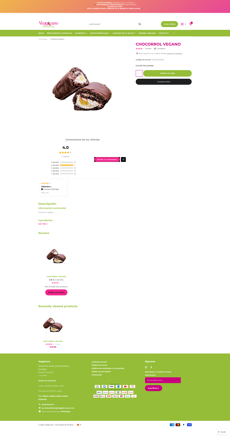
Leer (42, 224)
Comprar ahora (163, 82)
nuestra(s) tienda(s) (174, 53)
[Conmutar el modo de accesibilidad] (190, 15)
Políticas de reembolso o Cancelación (108, 368)
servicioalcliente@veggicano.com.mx (58, 408)
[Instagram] (146, 367)
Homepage (42, 39)
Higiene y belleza (147, 33)
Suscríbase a (153, 388)
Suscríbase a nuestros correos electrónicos (158, 373)
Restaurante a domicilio (59, 33)
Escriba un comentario (107, 159)
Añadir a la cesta (167, 73)
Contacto (164, 33)
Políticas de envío (99, 365)
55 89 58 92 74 (48, 404)
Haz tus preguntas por (56, 411)
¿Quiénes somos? (99, 362)
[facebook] (151, 367)
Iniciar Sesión (169, 24)
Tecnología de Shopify (64, 425)
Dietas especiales (99, 33)
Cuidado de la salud (123, 33)
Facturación (97, 375)
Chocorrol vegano (53, 341)
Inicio (41, 33)
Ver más (174, 33)
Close (227, 6)
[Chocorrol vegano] (52, 324)
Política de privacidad (101, 371)
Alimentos (80, 33)
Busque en (139, 24)
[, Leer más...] (183, 24)
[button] (142, 71)
